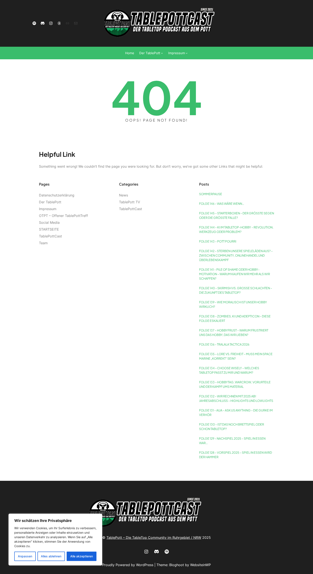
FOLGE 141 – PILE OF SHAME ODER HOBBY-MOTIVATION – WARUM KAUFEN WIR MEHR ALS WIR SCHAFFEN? (234, 273)
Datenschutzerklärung (56, 195)
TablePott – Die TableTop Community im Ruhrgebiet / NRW (153, 537)
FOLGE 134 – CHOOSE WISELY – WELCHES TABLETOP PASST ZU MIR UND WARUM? (229, 370)
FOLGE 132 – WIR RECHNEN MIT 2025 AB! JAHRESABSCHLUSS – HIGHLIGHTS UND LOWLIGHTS (236, 398)
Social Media (49, 222)
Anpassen (25, 556)
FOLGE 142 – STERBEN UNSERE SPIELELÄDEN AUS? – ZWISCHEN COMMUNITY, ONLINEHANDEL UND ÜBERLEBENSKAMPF (236, 255)
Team (43, 243)
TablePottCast (50, 236)
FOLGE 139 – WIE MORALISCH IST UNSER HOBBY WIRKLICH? (233, 304)
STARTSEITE (49, 229)
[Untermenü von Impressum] (187, 53)
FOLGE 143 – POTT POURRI (217, 241)
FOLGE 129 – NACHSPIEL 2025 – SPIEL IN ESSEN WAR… (232, 440)
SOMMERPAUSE (210, 194)
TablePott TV (129, 202)
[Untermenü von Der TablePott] (162, 53)
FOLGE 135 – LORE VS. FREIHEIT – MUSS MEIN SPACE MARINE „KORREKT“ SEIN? (236, 356)
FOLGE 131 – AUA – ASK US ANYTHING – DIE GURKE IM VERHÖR (236, 412)
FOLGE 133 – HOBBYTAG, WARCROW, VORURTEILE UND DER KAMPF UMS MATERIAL (235, 384)
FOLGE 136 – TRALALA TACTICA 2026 (224, 344)
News (123, 195)
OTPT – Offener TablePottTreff (63, 216)
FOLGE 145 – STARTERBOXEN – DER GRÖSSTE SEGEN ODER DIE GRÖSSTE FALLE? (236, 215)
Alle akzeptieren (81, 556)
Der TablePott (50, 202)
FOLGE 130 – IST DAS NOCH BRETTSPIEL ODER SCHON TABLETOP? (231, 426)
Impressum (47, 209)
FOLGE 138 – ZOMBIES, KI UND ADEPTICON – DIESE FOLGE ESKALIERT (235, 318)
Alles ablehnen (51, 556)
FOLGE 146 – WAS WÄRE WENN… (221, 203)
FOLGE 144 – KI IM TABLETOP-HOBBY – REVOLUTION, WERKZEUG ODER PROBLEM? (236, 229)
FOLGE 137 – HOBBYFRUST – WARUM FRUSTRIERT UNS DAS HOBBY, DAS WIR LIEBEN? (233, 332)
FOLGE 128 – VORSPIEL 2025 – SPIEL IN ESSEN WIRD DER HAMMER (235, 454)
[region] (55, 539)
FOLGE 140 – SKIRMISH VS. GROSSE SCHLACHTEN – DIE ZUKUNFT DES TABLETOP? (235, 290)
